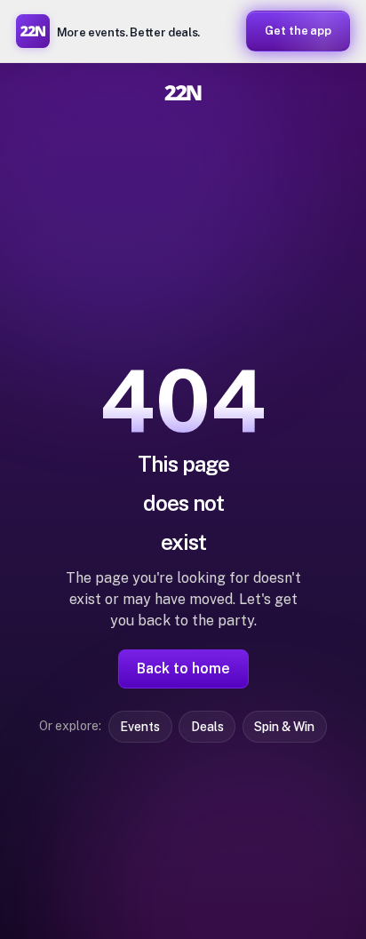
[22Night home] (183, 92)
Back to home (183, 668)
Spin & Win (284, 727)
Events (140, 727)
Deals (207, 727)
